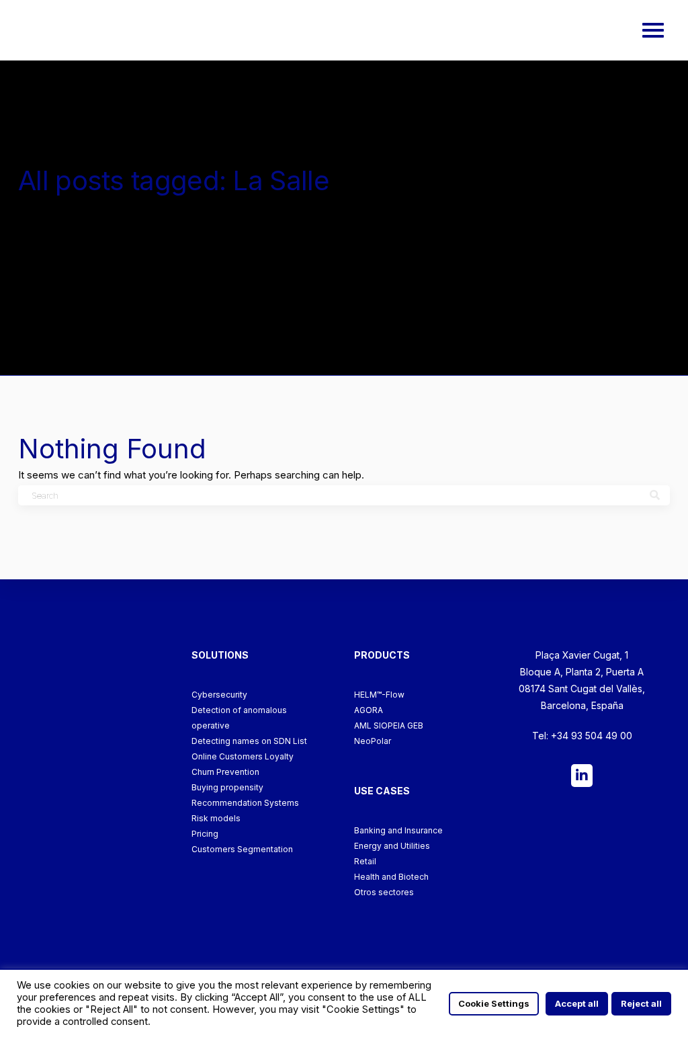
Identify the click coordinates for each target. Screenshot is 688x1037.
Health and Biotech (391, 877)
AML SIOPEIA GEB (388, 725)
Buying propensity (227, 787)
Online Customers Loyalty (242, 756)
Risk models (216, 818)
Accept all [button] (577, 1003)
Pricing (204, 834)
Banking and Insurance (398, 830)
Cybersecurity (219, 695)
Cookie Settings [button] (493, 1003)
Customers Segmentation (242, 849)
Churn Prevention (225, 772)
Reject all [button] (641, 1003)
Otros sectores (384, 892)
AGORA (368, 710)
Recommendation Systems (245, 803)
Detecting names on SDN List (249, 741)
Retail (365, 861)
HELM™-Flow (379, 695)
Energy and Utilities (392, 846)
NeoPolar (372, 741)
